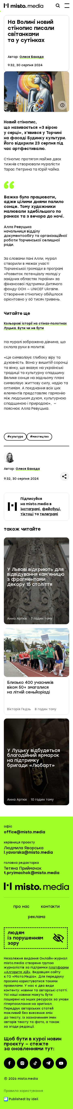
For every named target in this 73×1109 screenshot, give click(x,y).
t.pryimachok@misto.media (31, 872)
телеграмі (49, 514)
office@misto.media (24, 832)
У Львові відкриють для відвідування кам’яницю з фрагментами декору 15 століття (35, 577)
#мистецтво (39, 436)
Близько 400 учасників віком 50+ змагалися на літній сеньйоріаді (30, 687)
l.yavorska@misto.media (28, 852)
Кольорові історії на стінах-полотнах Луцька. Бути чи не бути (35, 326)
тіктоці (26, 514)
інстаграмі (30, 509)
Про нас (21, 906)
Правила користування (23, 1091)
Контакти (50, 906)
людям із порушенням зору (25, 938)
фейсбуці (51, 509)
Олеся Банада (31, 57)
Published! (17, 1099)
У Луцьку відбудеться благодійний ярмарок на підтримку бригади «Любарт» (33, 758)
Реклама (36, 916)
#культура (15, 436)
